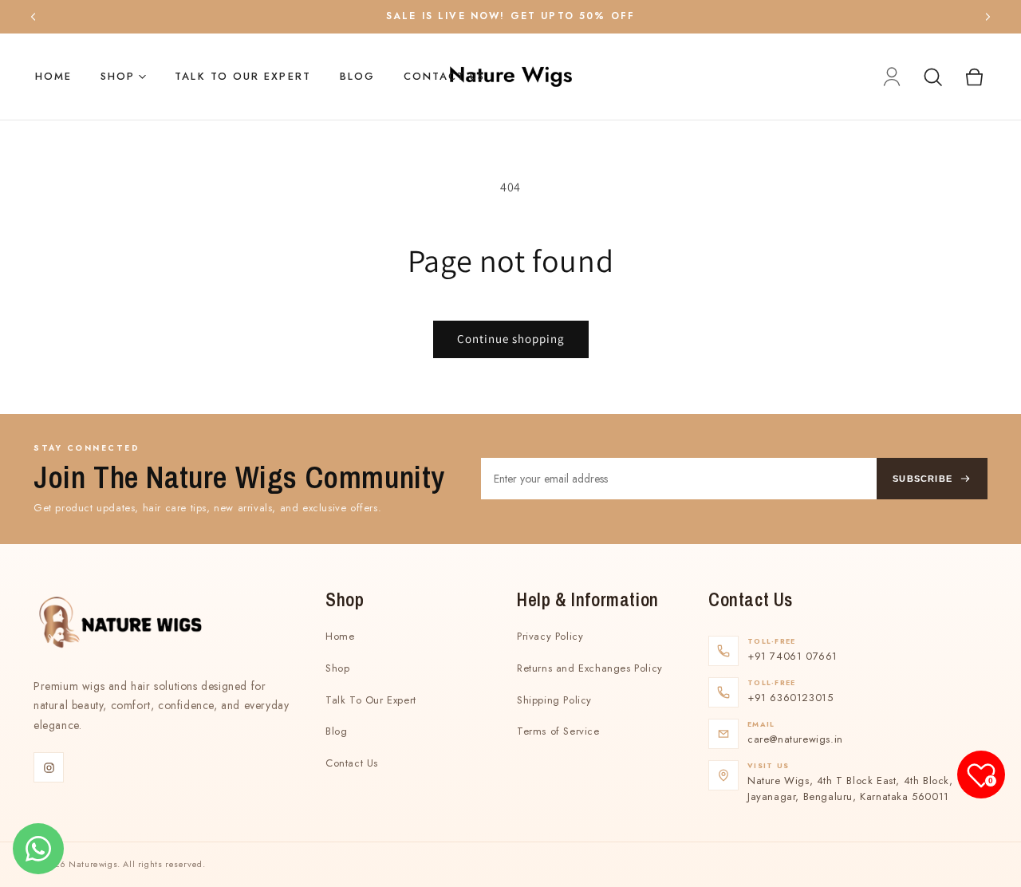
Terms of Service (558, 731)
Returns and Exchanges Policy (590, 668)
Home (53, 76)
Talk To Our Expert (242, 76)
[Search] (932, 77)
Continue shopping (511, 338)
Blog (357, 76)
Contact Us (445, 76)
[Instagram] (49, 767)
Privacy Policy (550, 636)
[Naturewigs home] (511, 76)
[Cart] (974, 77)
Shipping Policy (554, 700)
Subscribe (922, 478)
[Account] (892, 76)
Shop (118, 76)
